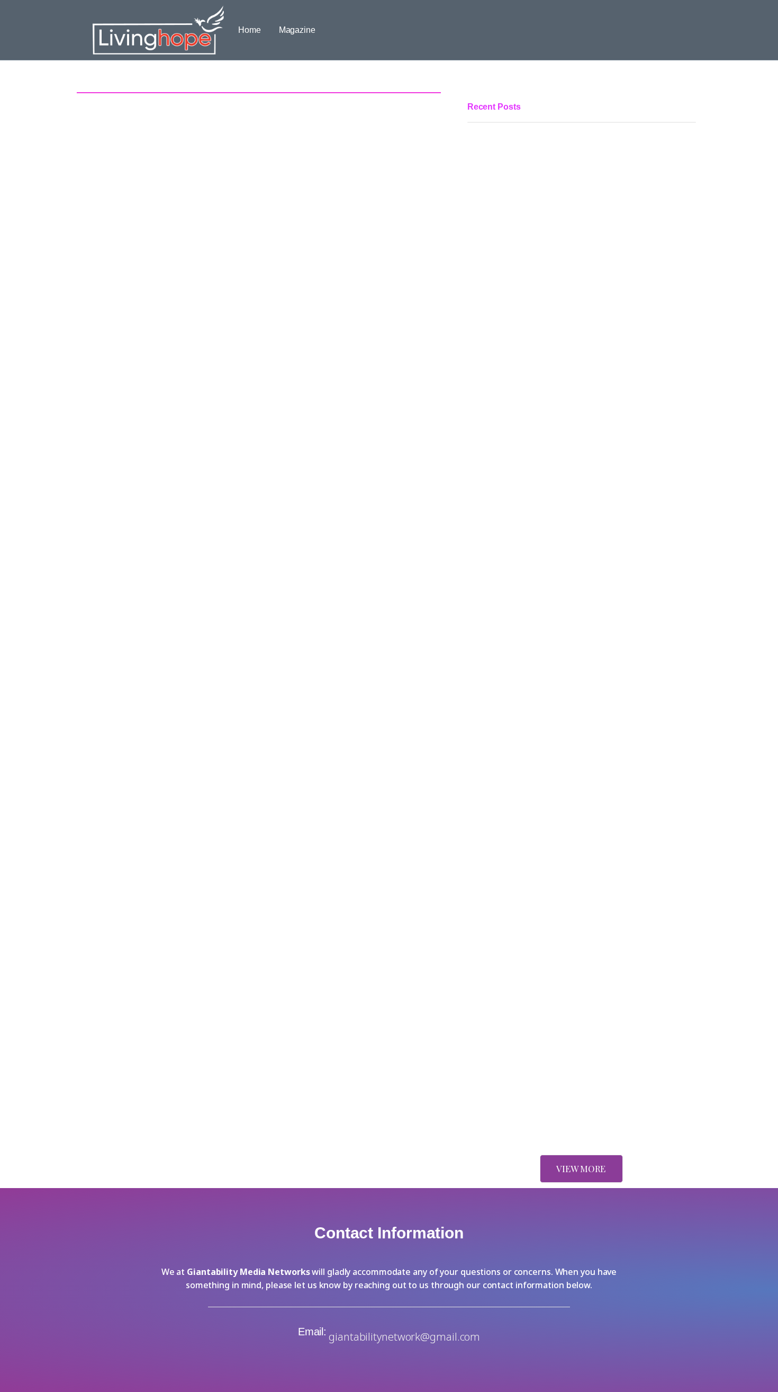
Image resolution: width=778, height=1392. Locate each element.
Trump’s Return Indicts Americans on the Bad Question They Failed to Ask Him (578, 948)
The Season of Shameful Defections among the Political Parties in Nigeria (570, 379)
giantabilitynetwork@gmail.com (404, 1336)
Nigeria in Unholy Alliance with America (540, 1113)
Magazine (297, 29)
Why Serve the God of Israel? (521, 870)
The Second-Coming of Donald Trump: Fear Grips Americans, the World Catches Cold (581, 1049)
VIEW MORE (580, 1168)
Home (249, 29)
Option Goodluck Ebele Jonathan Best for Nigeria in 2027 (573, 639)
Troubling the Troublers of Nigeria (529, 812)
